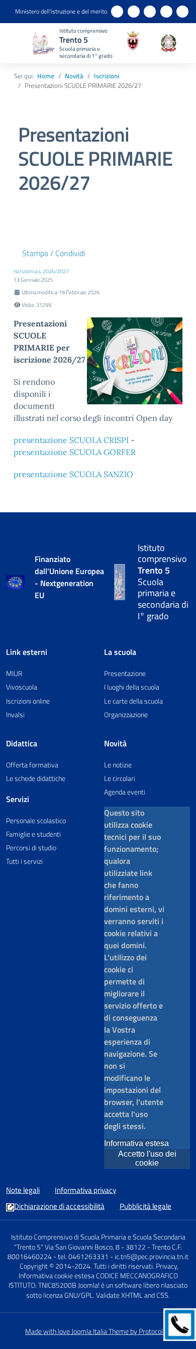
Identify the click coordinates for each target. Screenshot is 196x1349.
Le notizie (118, 764)
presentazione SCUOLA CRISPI (71, 440)
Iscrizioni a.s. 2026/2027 (41, 271)
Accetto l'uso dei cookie (147, 1158)
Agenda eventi (124, 791)
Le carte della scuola (133, 701)
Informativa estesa (136, 1143)
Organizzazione (126, 714)
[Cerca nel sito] (151, 43)
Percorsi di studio (31, 847)
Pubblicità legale (145, 1206)
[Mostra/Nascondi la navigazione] (20, 42)
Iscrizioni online (28, 701)
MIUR (14, 673)
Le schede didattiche (35, 778)
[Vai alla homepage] (119, 582)
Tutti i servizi (24, 861)
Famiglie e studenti (33, 834)
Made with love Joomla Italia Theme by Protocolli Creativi (107, 1331)
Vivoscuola (21, 687)
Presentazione (125, 673)
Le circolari (119, 778)
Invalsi (15, 714)
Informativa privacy (85, 1190)
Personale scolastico (36, 820)
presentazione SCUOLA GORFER (75, 452)
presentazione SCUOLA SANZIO (73, 474)
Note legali (23, 1190)
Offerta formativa (32, 764)
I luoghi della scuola (131, 687)
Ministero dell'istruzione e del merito (61, 11)
